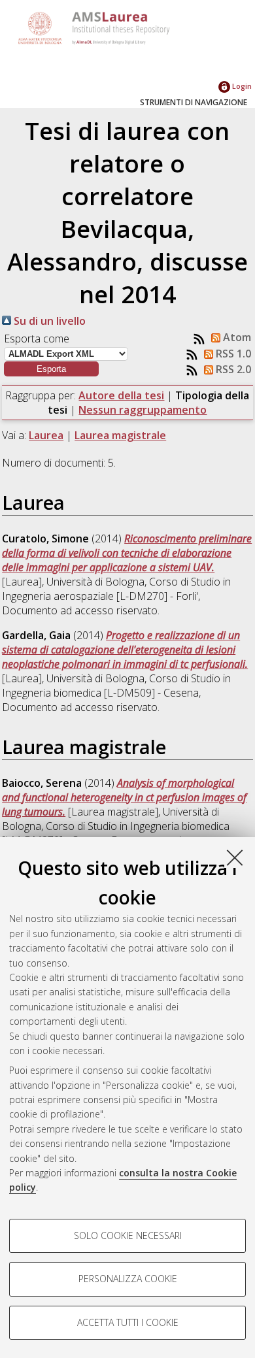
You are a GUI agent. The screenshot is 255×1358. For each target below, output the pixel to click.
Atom (235, 337)
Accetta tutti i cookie (127, 1322)
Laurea (46, 435)
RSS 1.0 (232, 353)
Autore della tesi (121, 395)
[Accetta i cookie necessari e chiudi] (234, 857)
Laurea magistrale (120, 435)
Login (241, 86)
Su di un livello (48, 321)
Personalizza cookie (127, 1278)
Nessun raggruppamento (142, 410)
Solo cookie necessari (128, 1235)
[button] (51, 368)
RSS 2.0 (232, 369)
